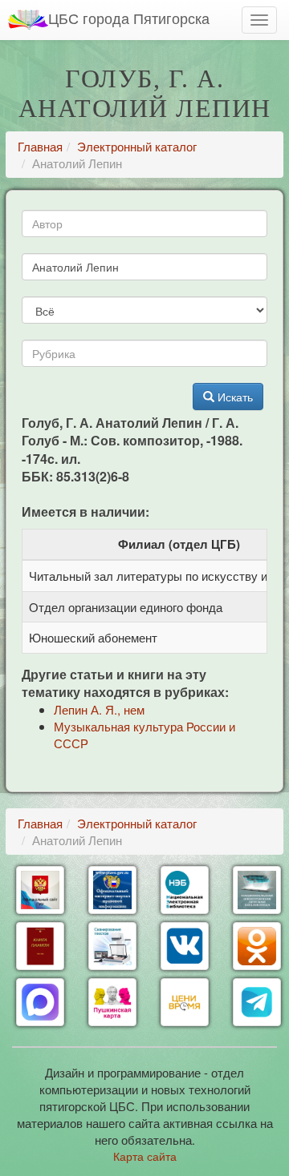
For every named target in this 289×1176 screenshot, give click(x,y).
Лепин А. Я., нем (99, 709)
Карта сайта (145, 1156)
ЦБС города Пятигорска (129, 17)
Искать (233, 397)
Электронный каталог (137, 146)
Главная (40, 146)
